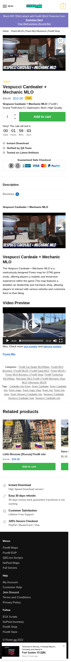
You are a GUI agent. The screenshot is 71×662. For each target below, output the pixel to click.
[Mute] (55, 341)
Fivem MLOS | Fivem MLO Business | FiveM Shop (35, 31)
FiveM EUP (10, 552)
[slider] (31, 341)
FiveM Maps (10, 547)
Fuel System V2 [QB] (33, 652)
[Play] (7, 341)
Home (6, 31)
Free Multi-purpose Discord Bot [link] (34, 24)
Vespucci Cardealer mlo (47, 398)
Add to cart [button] (29, 466)
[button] (60, 40)
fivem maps (15, 390)
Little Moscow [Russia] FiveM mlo (24, 454)
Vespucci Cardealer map (21, 398)
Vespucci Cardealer (54, 394)
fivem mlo (47, 390)
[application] (34, 325)
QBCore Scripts (13, 557)
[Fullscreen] (61, 341)
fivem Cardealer (40, 386)
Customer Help (12, 587)
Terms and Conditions (17, 597)
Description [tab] (11, 184)
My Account (10, 582)
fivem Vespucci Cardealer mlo (26, 394)
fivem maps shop (32, 390)
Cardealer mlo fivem (20, 386)
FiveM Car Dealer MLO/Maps (34, 367)
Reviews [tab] (10, 194)
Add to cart (42, 117)
